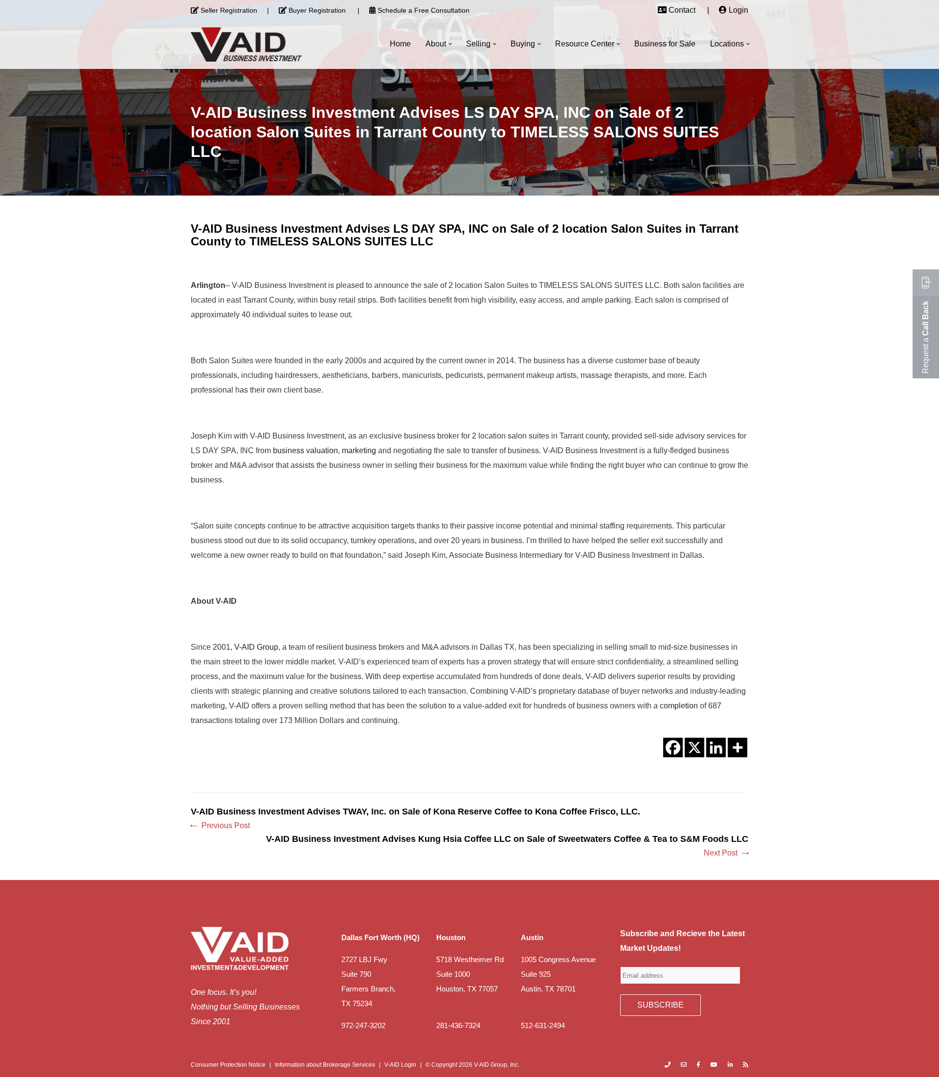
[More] (737, 747)
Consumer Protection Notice (228, 1064)
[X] (694, 747)
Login (738, 10)
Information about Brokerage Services (325, 1064)
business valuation (305, 450)
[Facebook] (673, 747)
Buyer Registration (317, 10)
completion (679, 706)
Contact (682, 10)
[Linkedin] (716, 747)
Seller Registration (229, 10)
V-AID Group (256, 647)
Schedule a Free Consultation (424, 10)
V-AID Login (400, 1064)
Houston (451, 937)
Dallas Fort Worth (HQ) (380, 937)
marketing (359, 450)
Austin (532, 937)
